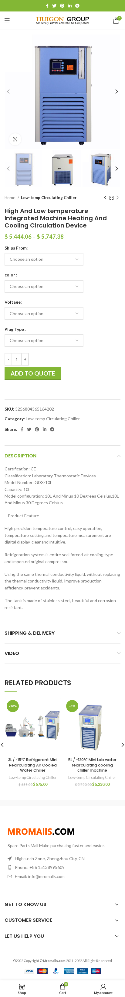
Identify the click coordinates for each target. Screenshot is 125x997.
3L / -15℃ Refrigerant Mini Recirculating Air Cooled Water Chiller (32, 765)
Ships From (16, 247)
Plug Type (14, 329)
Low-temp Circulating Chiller (49, 197)
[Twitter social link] (54, 6)
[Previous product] (105, 198)
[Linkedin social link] (69, 6)
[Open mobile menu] (7, 21)
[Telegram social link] (77, 6)
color (10, 274)
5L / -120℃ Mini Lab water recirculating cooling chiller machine (92, 765)
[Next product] (117, 198)
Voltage (13, 302)
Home (10, 197)
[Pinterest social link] (62, 6)
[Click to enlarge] (15, 139)
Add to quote (33, 373)
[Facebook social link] (47, 6)
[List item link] (62, 867)
